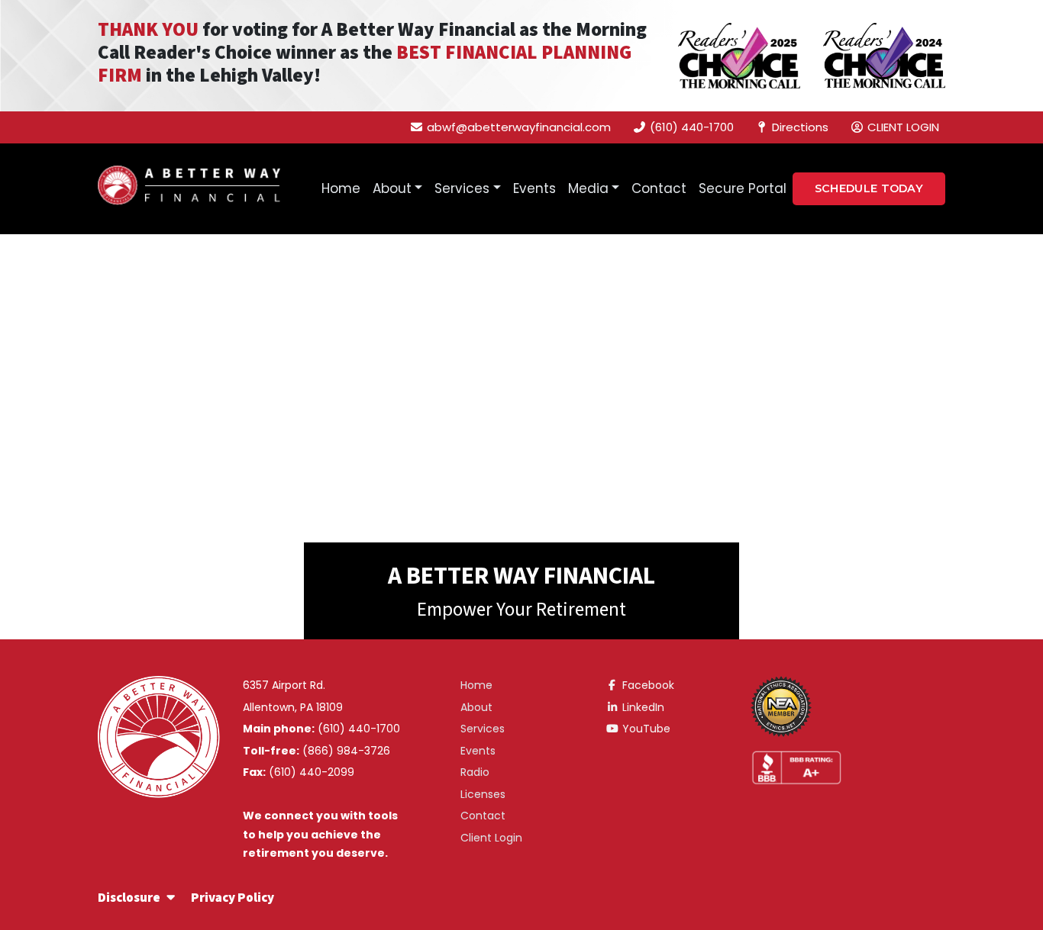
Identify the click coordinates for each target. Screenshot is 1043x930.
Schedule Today (869, 188)
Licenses (482, 794)
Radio (474, 772)
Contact (658, 188)
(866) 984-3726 (346, 750)
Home (340, 188)
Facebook (646, 685)
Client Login (491, 837)
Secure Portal (742, 188)
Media (588, 188)
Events (534, 188)
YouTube (644, 728)
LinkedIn (641, 707)
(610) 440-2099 (311, 772)
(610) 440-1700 (359, 728)
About (392, 188)
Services (461, 188)
